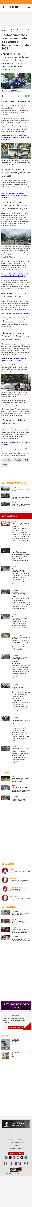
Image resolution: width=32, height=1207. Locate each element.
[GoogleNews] (18, 1157)
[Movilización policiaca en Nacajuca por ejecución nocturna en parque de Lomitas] (5, 600)
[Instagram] (14, 1157)
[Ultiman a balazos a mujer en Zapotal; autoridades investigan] (5, 533)
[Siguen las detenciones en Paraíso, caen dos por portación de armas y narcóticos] (5, 667)
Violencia (18, 460)
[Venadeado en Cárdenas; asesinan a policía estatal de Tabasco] (5, 496)
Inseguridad (6, 460)
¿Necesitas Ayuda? (16, 1153)
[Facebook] (6, 1157)
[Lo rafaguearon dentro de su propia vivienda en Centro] (5, 556)
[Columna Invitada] (5, 888)
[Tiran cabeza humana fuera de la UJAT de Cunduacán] (5, 504)
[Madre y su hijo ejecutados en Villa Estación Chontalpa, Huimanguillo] (5, 622)
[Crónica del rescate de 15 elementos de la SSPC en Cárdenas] (5, 922)
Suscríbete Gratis (16, 1027)
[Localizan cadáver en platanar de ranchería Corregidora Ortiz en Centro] (5, 642)
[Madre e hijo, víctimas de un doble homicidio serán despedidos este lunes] (5, 576)
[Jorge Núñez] (5, 879)
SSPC (5, 465)
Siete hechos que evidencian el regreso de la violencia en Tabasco (14, 195)
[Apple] (21, 1157)
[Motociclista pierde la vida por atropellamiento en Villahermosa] (5, 913)
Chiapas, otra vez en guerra (21, 313)
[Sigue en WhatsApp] (26, 96)
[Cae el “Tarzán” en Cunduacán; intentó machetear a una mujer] (5, 730)
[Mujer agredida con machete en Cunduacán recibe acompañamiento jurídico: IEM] (5, 938)
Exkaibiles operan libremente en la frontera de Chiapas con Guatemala (15, 137)
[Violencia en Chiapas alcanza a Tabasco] (5, 488)
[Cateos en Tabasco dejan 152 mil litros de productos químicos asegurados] (5, 756)
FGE (26, 460)
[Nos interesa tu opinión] (16, 1124)
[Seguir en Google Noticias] (29, 96)
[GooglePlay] (25, 1157)
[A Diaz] (5, 870)
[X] (10, 1157)
